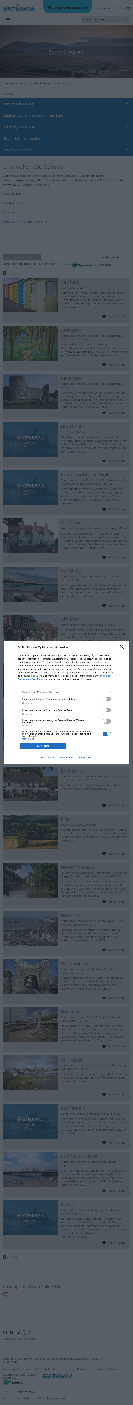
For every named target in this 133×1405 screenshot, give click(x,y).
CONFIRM (43, 746)
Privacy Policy (85, 757)
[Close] (123, 648)
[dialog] (66, 702)
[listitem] (66, 691)
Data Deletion (48, 757)
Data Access (66, 757)
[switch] (107, 699)
